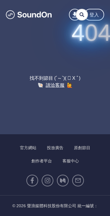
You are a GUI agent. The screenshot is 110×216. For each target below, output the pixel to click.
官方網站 (28, 147)
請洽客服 (55, 85)
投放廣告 (55, 147)
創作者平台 (41, 161)
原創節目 (82, 147)
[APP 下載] (75, 15)
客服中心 (70, 161)
